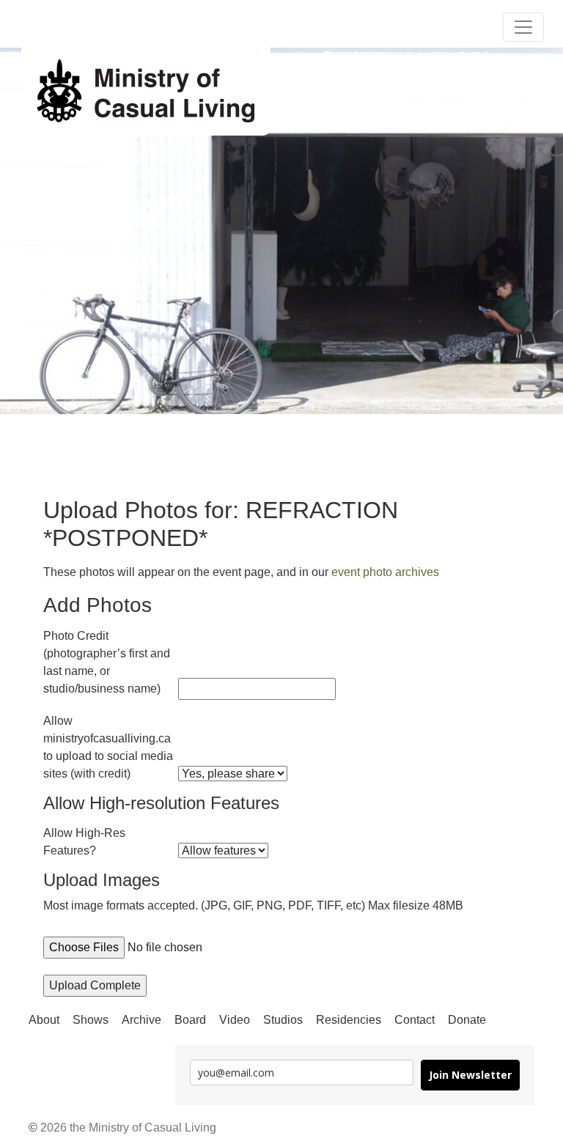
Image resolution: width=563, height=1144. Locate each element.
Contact (414, 1020)
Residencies (348, 1020)
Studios (283, 1020)
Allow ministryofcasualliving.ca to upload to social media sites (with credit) (108, 747)
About (44, 1020)
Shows (90, 1020)
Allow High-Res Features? (84, 842)
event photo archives (385, 572)
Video (234, 1020)
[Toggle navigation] (523, 27)
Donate (467, 1020)
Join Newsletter (470, 1075)
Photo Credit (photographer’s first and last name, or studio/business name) (106, 662)
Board (190, 1020)
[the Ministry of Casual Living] (146, 92)
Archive (141, 1020)
